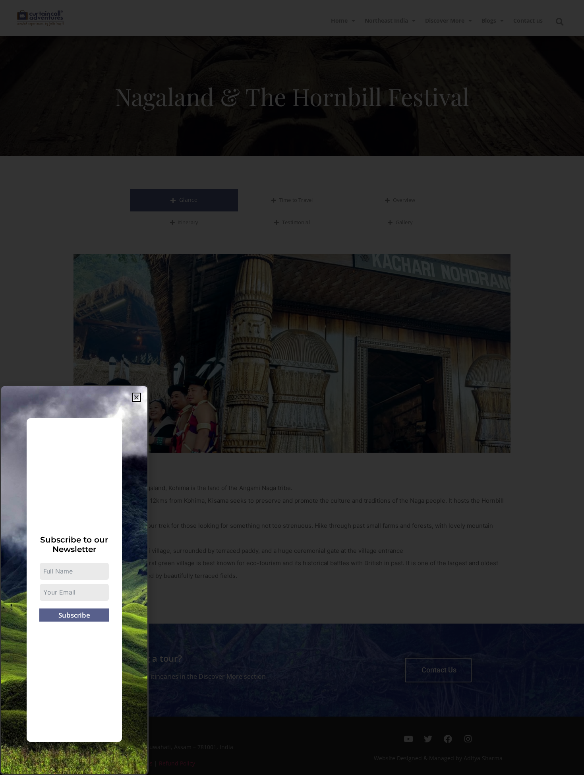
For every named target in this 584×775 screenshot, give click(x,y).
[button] (136, 397)
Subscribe (74, 615)
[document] (292, 387)
